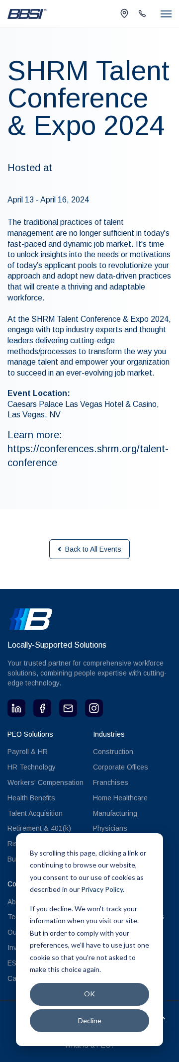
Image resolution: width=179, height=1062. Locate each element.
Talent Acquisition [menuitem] (35, 813)
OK (89, 993)
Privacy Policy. (102, 889)
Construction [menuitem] (113, 752)
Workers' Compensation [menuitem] (45, 782)
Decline (89, 1020)
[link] (27, 13)
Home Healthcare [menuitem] (120, 798)
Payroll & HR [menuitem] (27, 752)
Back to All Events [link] (93, 549)
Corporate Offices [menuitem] (120, 767)
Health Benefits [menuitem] (31, 798)
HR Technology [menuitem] (31, 767)
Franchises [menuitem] (110, 782)
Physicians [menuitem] (110, 828)
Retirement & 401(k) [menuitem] (39, 828)
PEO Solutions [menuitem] (30, 734)
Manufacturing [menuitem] (115, 813)
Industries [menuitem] (109, 734)
